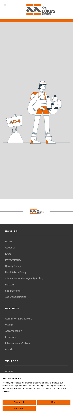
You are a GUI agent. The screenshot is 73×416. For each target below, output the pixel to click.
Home (8, 241)
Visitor (9, 324)
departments (13, 290)
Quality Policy (13, 266)
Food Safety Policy (15, 272)
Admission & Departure (18, 318)
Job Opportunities (15, 296)
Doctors (9, 284)
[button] (5, 5)
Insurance (10, 337)
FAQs (8, 253)
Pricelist (10, 349)
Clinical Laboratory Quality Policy (24, 278)
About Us (10, 247)
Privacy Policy (13, 259)
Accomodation (13, 330)
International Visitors (17, 343)
